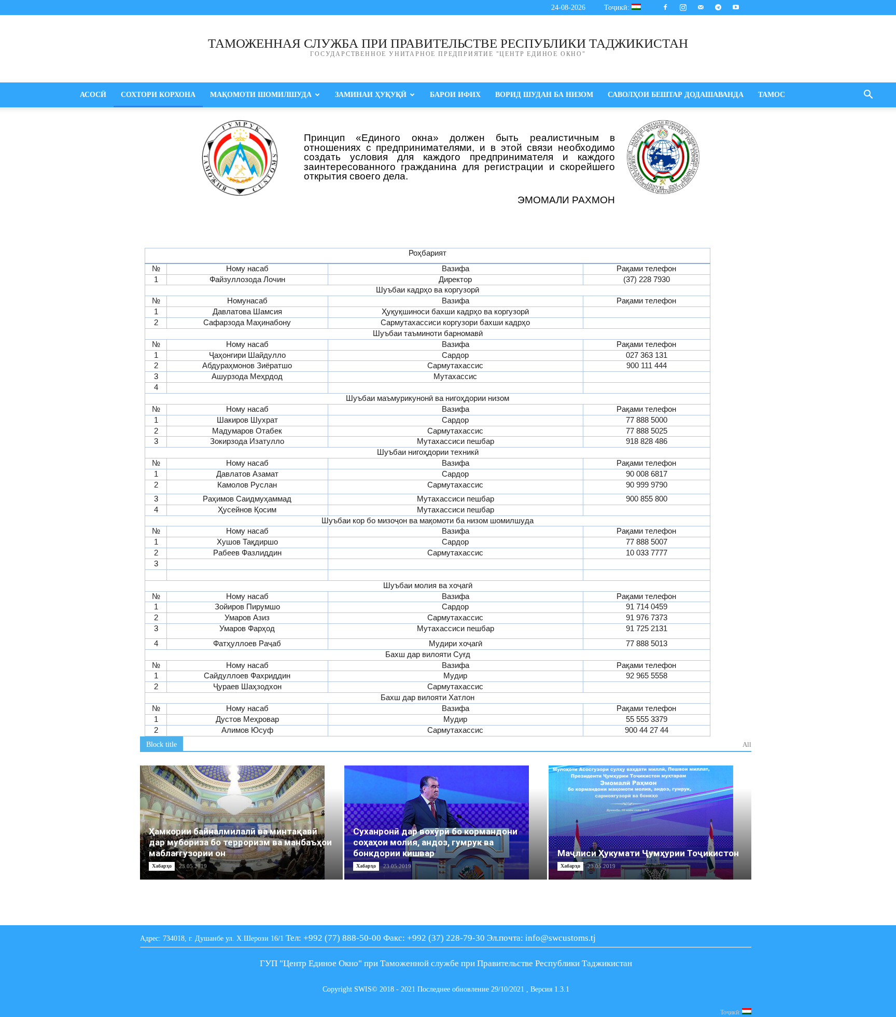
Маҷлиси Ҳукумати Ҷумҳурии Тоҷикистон (648, 853)
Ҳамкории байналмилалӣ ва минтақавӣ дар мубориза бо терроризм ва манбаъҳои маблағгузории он (240, 842)
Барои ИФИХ (455, 95)
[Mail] (700, 7)
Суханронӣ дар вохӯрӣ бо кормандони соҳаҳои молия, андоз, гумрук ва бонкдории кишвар (435, 842)
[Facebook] (665, 7)
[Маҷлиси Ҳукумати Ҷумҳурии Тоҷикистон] (650, 822)
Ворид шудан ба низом (544, 95)
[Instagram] (683, 7)
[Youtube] (736, 7)
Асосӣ (93, 95)
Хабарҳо (162, 866)
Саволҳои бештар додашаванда (676, 95)
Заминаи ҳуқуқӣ (371, 95)
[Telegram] (718, 7)
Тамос (771, 95)
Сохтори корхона (158, 95)
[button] (868, 96)
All (747, 744)
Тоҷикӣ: (618, 7)
